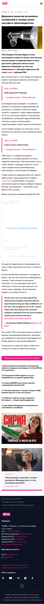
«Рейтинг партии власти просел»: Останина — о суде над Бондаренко (18, 399)
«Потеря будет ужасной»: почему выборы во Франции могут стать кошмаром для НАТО (21, 480)
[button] (41, 3)
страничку (6, 181)
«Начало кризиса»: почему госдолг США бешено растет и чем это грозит (21, 391)
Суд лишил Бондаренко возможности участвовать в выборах (20, 406)
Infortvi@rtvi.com (26, 534)
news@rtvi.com (21, 537)
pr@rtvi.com (19, 539)
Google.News (8, 557)
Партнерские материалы (12, 545)
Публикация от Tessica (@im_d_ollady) (22, 256)
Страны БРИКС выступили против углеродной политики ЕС (18, 384)
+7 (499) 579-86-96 (13, 531)
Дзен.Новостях (12, 555)
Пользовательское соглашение (13, 502)
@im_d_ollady (11, 88)
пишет (10, 72)
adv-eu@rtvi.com (20, 542)
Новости (6, 12)
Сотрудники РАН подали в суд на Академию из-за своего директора (18, 376)
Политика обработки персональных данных (18, 505)
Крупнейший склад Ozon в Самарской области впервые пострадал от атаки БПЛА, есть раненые (22, 368)
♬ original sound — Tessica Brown (20, 97)
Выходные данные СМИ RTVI (12, 499)
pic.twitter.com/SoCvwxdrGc (17, 318)
